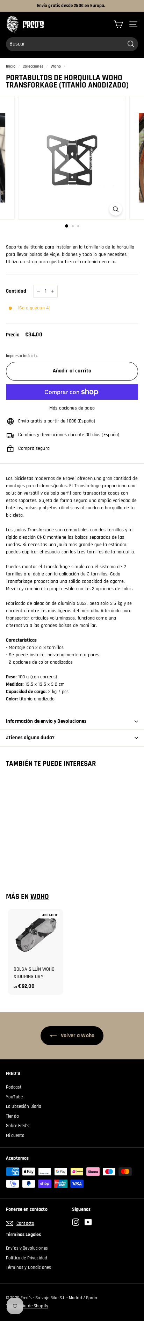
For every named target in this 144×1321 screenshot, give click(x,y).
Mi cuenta (15, 1135)
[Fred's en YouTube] (88, 1222)
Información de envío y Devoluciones (46, 721)
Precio (13, 334)
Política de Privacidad (26, 1258)
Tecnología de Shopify (27, 1306)
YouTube (14, 1097)
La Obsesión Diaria (24, 1106)
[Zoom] (115, 209)
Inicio (10, 66)
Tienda (12, 1116)
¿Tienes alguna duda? (30, 737)
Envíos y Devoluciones (27, 1248)
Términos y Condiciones (28, 1267)
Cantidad (16, 291)
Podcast (14, 1087)
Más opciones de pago (72, 408)
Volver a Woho (76, 1035)
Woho (56, 66)
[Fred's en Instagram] (75, 1222)
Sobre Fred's (17, 1125)
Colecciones (33, 66)
